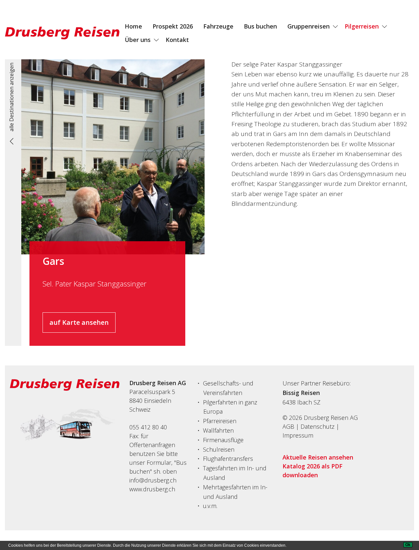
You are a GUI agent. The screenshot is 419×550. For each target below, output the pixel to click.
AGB (288, 426)
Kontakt (177, 40)
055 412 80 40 (148, 427)
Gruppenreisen (308, 26)
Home (133, 26)
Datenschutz (318, 426)
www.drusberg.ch (152, 489)
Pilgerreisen (362, 26)
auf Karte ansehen (79, 322)
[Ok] (407, 544)
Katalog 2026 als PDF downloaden (312, 470)
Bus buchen (260, 26)
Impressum (297, 435)
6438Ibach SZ (301, 402)
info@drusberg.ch (152, 480)
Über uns (138, 40)
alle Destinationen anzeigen (11, 97)
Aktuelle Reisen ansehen (317, 457)
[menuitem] (133, 26)
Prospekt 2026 (173, 26)
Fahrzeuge (218, 26)
